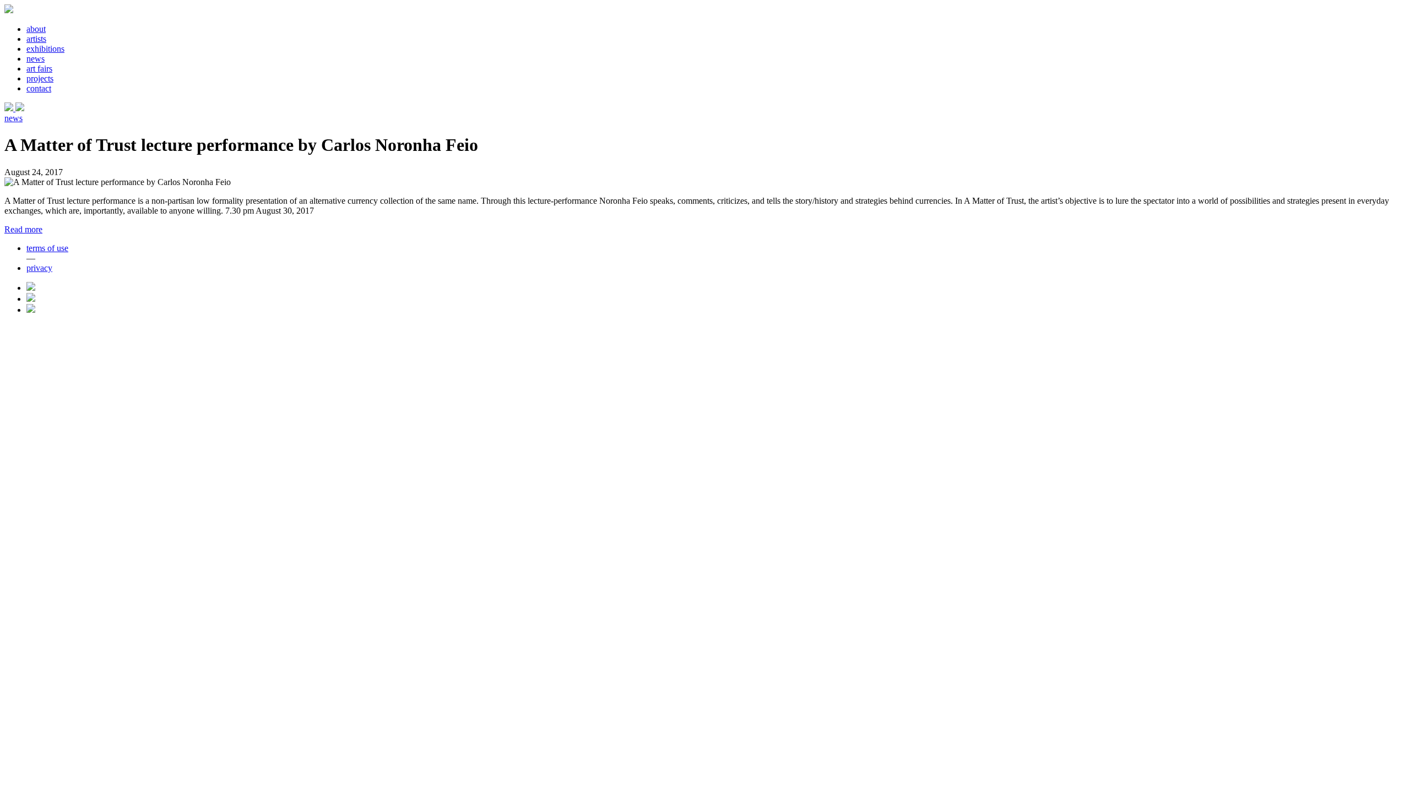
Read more (23, 229)
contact (38, 88)
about (36, 29)
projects (39, 78)
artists (36, 39)
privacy (39, 268)
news (35, 58)
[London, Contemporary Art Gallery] (9, 108)
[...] (19, 108)
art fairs (39, 68)
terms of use (47, 248)
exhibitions (45, 48)
